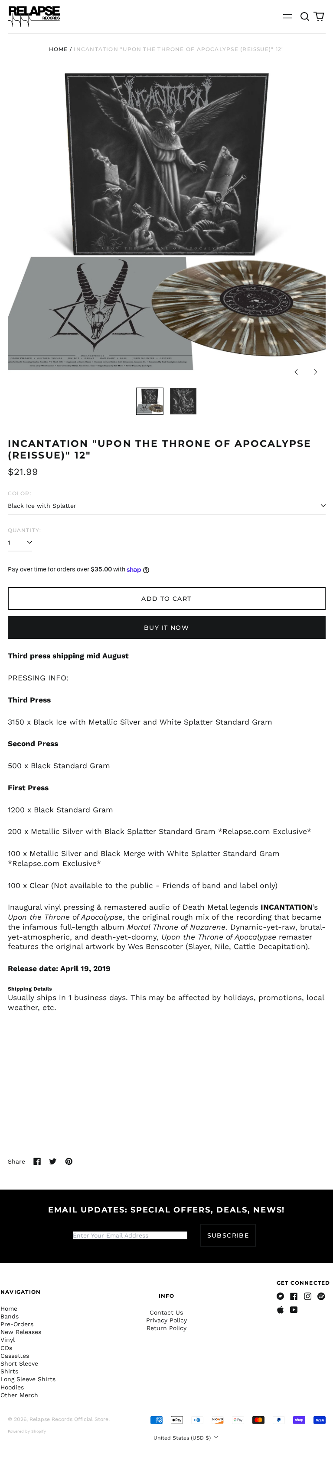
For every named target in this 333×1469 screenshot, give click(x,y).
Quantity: (25, 530)
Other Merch (19, 1395)
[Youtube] (294, 1310)
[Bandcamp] (280, 1296)
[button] (305, 16)
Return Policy (166, 1328)
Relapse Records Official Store (68, 1419)
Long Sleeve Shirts (28, 1379)
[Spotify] (321, 1296)
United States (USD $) (182, 1438)
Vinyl (7, 1339)
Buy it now (166, 628)
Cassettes (14, 1355)
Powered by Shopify (27, 1431)
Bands (9, 1316)
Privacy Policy (166, 1320)
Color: (20, 493)
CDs (6, 1347)
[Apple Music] (280, 1310)
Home (58, 49)
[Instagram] (308, 1296)
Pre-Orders (16, 1324)
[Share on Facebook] (37, 1161)
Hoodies (12, 1387)
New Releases (20, 1331)
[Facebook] (294, 1296)
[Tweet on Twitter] (53, 1161)
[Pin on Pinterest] (69, 1161)
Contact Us (166, 1312)
